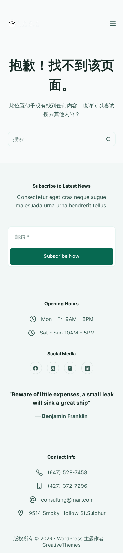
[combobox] (55, 139)
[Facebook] (36, 368)
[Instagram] (70, 368)
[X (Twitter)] (53, 368)
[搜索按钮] (108, 139)
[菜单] (113, 23)
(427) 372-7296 (67, 486)
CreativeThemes (61, 545)
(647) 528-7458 (67, 472)
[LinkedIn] (87, 368)
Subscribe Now (61, 256)
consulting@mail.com (67, 499)
